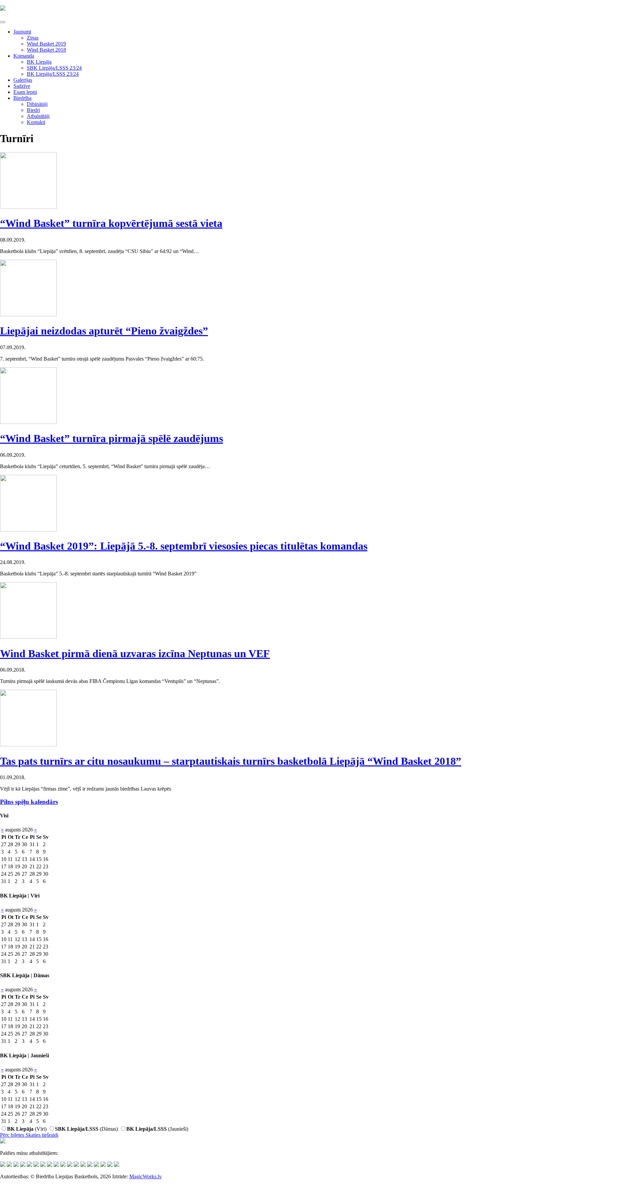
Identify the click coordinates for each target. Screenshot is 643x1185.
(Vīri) (27, 1129)
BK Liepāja (39, 62)
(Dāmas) (86, 1129)
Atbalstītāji (38, 116)
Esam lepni (25, 92)
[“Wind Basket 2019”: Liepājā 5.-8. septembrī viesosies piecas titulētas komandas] (28, 530)
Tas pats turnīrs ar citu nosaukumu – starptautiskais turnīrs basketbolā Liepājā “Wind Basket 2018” (230, 761)
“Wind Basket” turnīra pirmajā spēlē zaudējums (111, 438)
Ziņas (33, 38)
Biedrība (22, 98)
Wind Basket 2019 (46, 44)
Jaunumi (22, 32)
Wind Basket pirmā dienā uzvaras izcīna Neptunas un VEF (135, 653)
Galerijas (22, 80)
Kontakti (36, 122)
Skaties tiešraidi (41, 1135)
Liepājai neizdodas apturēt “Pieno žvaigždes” (104, 331)
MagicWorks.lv (145, 1176)
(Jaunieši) (157, 1129)
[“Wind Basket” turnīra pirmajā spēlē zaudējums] (28, 422)
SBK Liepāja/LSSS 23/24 (54, 68)
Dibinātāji (37, 104)
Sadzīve (21, 86)
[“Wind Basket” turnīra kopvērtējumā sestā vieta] (28, 207)
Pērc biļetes (12, 1135)
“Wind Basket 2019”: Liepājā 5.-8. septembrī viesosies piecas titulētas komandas (183, 546)
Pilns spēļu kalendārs (29, 801)
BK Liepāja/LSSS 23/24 (53, 74)
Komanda (23, 56)
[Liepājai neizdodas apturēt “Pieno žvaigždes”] (28, 314)
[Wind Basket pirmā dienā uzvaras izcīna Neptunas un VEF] (28, 637)
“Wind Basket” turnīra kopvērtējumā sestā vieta (111, 223)
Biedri (33, 110)
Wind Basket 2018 (46, 50)
